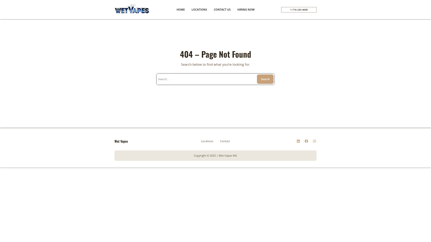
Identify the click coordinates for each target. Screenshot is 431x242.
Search (265, 79)
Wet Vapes (121, 141)
